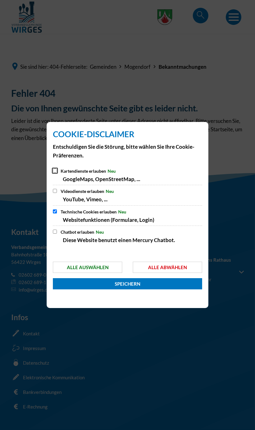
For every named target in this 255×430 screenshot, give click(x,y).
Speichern (127, 284)
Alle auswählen (88, 267)
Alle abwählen (167, 267)
